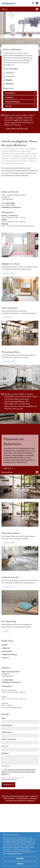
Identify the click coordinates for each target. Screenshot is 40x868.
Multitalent (7, 317)
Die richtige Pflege (9, 621)
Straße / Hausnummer (9, 739)
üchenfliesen (8, 472)
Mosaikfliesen (8, 273)
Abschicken (7, 784)
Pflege (5, 631)
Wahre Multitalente (9, 308)
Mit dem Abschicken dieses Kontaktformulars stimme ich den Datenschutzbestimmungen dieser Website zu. (19, 772)
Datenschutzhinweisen (14, 853)
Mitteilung (5, 753)
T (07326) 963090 (7, 680)
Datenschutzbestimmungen (10, 779)
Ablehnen (20, 864)
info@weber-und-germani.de (11, 207)
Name (3, 718)
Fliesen (5, 9)
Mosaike (9, 80)
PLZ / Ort (5, 746)
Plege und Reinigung (12, 102)
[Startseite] (9, 3)
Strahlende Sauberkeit (10, 577)
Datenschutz (21, 801)
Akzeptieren (20, 858)
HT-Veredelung (9, 587)
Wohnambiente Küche (11, 352)
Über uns (8, 106)
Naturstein (9, 84)
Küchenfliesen (10, 93)
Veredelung (9, 98)
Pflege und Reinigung (10, 654)
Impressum (30, 801)
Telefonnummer (7, 732)
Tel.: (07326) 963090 (8, 203)
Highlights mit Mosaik (10, 263)
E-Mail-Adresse (7, 725)
